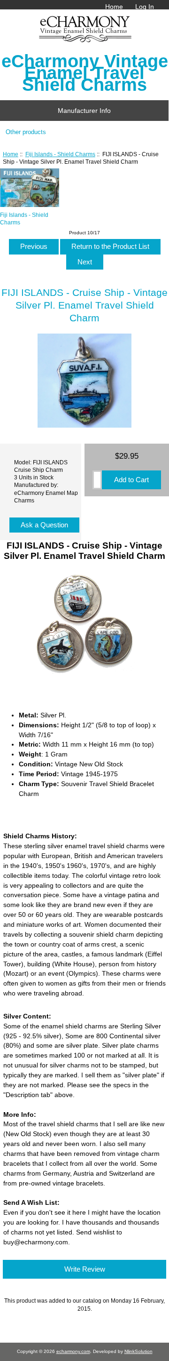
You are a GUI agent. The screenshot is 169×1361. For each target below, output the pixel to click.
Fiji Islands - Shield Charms (60, 154)
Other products (26, 131)
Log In (144, 6)
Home (114, 6)
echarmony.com (73, 1351)
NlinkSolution (138, 1351)
